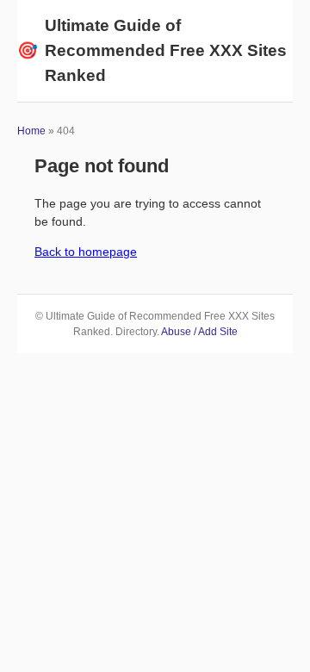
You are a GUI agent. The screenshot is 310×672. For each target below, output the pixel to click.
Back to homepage (85, 251)
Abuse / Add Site (199, 332)
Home (31, 131)
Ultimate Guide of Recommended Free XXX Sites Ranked (152, 50)
